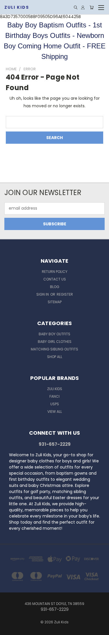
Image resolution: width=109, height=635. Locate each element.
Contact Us (54, 279)
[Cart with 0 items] (91, 7)
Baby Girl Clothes (55, 341)
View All (54, 411)
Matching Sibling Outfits (54, 349)
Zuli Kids (54, 388)
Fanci (54, 396)
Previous (9, 629)
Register (65, 294)
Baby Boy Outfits (54, 333)
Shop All (54, 356)
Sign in (43, 294)
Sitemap (55, 301)
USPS (54, 403)
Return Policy (54, 271)
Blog (54, 286)
